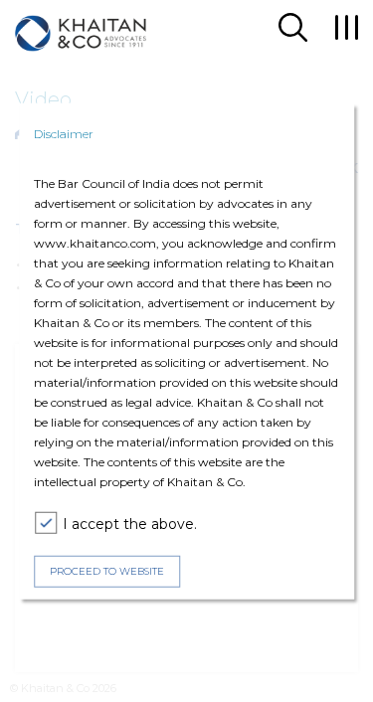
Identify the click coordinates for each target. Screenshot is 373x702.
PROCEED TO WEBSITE (107, 571)
